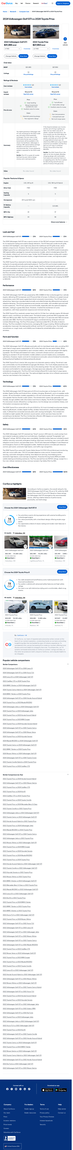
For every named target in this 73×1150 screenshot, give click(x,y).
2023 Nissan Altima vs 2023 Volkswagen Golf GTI (20, 842)
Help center (62, 1109)
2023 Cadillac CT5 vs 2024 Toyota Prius (16, 681)
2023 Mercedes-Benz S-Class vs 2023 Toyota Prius (20, 885)
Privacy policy (44, 1113)
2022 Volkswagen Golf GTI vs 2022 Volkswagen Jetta (21, 1004)
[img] (14, 558)
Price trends (8, 1124)
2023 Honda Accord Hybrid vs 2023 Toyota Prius (19, 821)
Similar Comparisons (10, 664)
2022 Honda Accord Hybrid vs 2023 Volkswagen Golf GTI (22, 974)
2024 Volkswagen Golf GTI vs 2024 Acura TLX (18, 672)
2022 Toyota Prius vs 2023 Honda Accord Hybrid (19, 996)
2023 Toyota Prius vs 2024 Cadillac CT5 (16, 787)
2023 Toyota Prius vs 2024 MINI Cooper (16, 847)
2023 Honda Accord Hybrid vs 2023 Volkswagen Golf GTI (22, 864)
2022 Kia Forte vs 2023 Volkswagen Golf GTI (18, 1064)
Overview (27, 48)
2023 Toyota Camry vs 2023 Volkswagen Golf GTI (20, 817)
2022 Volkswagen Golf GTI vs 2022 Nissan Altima (19, 936)
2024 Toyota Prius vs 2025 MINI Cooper (16, 719)
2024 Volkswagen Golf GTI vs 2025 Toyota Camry (19, 728)
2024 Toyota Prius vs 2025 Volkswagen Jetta (18, 711)
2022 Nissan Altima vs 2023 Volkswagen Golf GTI (19, 983)
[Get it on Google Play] (61, 1090)
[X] (12, 1090)
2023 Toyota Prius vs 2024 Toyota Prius (16, 859)
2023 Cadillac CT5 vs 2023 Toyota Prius (16, 796)
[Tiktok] (29, 1090)
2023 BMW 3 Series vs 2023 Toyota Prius (17, 910)
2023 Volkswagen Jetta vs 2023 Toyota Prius (18, 838)
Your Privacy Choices (47, 1116)
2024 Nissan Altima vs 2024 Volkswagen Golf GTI (19, 753)
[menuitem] (16, 3)
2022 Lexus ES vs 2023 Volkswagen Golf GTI (18, 970)
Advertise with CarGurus (12, 1132)
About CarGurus (9, 1109)
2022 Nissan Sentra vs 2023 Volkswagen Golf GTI (20, 1051)
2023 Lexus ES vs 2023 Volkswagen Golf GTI (18, 893)
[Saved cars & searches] (52, 3)
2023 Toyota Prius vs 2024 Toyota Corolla (17, 800)
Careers (6, 1128)
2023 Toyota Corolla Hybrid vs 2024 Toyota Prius (19, 762)
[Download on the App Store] (47, 1090)
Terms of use (44, 1109)
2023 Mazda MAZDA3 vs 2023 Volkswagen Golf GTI (20, 889)
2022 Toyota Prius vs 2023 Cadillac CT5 (16, 949)
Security (43, 1124)
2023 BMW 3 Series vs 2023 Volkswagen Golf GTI (19, 881)
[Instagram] (20, 1090)
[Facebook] (7, 1090)
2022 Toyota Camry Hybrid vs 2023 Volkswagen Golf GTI (22, 1055)
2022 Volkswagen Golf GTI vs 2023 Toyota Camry (20, 940)
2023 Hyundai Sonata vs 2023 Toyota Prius (17, 872)
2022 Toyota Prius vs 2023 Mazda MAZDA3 (17, 961)
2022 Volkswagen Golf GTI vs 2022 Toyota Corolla (20, 1034)
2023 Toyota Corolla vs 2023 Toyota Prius (17, 808)
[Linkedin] (25, 1090)
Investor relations (10, 1120)
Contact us (62, 1113)
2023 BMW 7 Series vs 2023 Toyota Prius (17, 906)
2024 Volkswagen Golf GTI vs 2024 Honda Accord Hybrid (22, 698)
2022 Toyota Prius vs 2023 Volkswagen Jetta (18, 1017)
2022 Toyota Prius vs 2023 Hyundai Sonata (17, 1000)
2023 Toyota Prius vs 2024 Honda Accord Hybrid (19, 779)
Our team (7, 1113)
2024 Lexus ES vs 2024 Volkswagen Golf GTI (18, 677)
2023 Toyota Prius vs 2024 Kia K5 (14, 791)
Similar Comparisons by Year (13, 775)
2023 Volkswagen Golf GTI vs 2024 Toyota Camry (20, 834)
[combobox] (13, 1146)
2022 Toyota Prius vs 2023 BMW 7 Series (17, 1047)
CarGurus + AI (22, 635)
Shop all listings (28, 74)
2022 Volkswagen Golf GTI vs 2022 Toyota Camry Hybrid (22, 987)
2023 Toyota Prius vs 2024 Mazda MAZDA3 (17, 855)
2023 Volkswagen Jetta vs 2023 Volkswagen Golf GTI (21, 813)
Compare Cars (24, 11)
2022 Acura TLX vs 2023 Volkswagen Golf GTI (18, 1025)
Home (5, 11)
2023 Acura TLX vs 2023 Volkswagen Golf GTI (18, 915)
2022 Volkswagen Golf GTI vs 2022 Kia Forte (18, 1013)
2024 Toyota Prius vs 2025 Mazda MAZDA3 (17, 702)
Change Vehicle (11, 56)
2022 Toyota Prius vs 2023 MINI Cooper (16, 957)
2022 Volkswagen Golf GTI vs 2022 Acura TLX (18, 923)
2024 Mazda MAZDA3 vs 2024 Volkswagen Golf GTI (20, 740)
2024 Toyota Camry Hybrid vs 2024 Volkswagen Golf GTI (22, 689)
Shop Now (23, 56)
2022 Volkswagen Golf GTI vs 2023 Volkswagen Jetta (21, 932)
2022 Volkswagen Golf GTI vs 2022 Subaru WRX (19, 1008)
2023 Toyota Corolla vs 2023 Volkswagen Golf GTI (20, 868)
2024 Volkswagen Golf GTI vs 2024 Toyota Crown (20, 758)
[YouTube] (16, 1090)
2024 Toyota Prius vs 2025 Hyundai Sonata (17, 736)
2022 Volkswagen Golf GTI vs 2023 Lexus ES (18, 927)
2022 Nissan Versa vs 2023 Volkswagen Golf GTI (19, 953)
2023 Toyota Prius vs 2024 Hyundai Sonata (17, 851)
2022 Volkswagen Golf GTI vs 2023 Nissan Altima (19, 979)
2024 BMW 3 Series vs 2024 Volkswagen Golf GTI (19, 685)
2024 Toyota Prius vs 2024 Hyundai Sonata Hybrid (20, 723)
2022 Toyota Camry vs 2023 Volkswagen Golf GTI (20, 1042)
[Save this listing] (25, 546)
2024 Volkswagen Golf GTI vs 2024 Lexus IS (18, 668)
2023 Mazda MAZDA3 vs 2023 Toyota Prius (17, 830)
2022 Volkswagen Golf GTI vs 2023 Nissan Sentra (20, 1068)
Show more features (58, 222)
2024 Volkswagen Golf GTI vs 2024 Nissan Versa (19, 732)
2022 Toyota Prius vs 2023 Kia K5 (14, 1030)
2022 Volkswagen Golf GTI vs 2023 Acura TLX (18, 991)
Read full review (28, 94)
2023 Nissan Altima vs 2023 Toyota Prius (17, 876)
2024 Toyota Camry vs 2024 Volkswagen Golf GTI (19, 745)
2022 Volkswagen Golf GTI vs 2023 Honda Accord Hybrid (22, 1038)
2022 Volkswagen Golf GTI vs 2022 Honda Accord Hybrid (22, 1059)
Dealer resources (30, 1113)
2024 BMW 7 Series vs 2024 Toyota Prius (16, 694)
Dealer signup (29, 1109)
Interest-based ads (46, 1120)
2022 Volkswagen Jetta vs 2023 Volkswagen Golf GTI (21, 1021)
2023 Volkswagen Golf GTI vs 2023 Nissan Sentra (20, 783)
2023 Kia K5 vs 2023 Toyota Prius (14, 898)
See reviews (28, 87)
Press (5, 1116)
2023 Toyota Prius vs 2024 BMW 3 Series (17, 902)
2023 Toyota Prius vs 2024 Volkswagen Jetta (18, 825)
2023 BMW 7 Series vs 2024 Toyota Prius (17, 749)
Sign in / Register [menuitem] (63, 3)
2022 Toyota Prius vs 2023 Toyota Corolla (17, 966)
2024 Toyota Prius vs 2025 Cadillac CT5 (16, 766)
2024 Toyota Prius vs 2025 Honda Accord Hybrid (19, 715)
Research (13, 11)
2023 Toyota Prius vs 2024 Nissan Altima (17, 919)
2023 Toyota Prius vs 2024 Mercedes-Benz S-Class (20, 804)
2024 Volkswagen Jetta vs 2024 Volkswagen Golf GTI (21, 706)
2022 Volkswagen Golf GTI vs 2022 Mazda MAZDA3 (20, 944)
